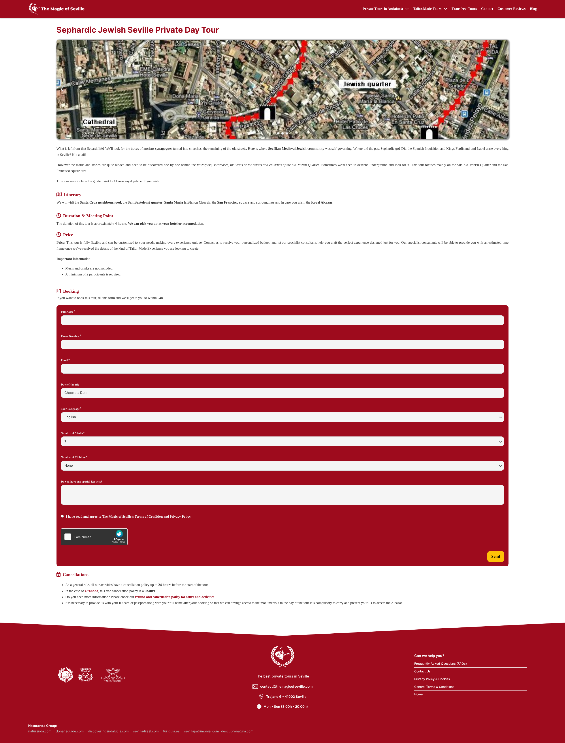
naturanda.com (39, 731)
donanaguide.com (70, 731)
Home (418, 694)
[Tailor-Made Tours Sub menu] (445, 9)
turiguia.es (171, 731)
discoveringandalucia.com (108, 731)
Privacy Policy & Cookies (432, 679)
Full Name (67, 311)
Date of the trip (70, 384)
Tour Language (70, 408)
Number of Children (73, 457)
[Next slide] (502, 89)
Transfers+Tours (464, 9)
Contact (487, 9)
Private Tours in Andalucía (383, 9)
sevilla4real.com (146, 731)
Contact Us (422, 671)
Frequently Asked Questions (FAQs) (440, 663)
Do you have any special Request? (81, 481)
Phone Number (70, 336)
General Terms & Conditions (434, 687)
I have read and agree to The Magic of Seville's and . (128, 516)
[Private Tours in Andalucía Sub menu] (407, 9)
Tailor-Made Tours (427, 9)
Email (64, 360)
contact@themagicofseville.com (286, 686)
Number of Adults (72, 433)
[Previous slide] (62, 89)
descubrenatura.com (237, 731)
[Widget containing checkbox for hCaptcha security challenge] (94, 536)
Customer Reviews (511, 9)
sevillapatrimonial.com (201, 731)
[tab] (278, 133)
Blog (533, 9)
